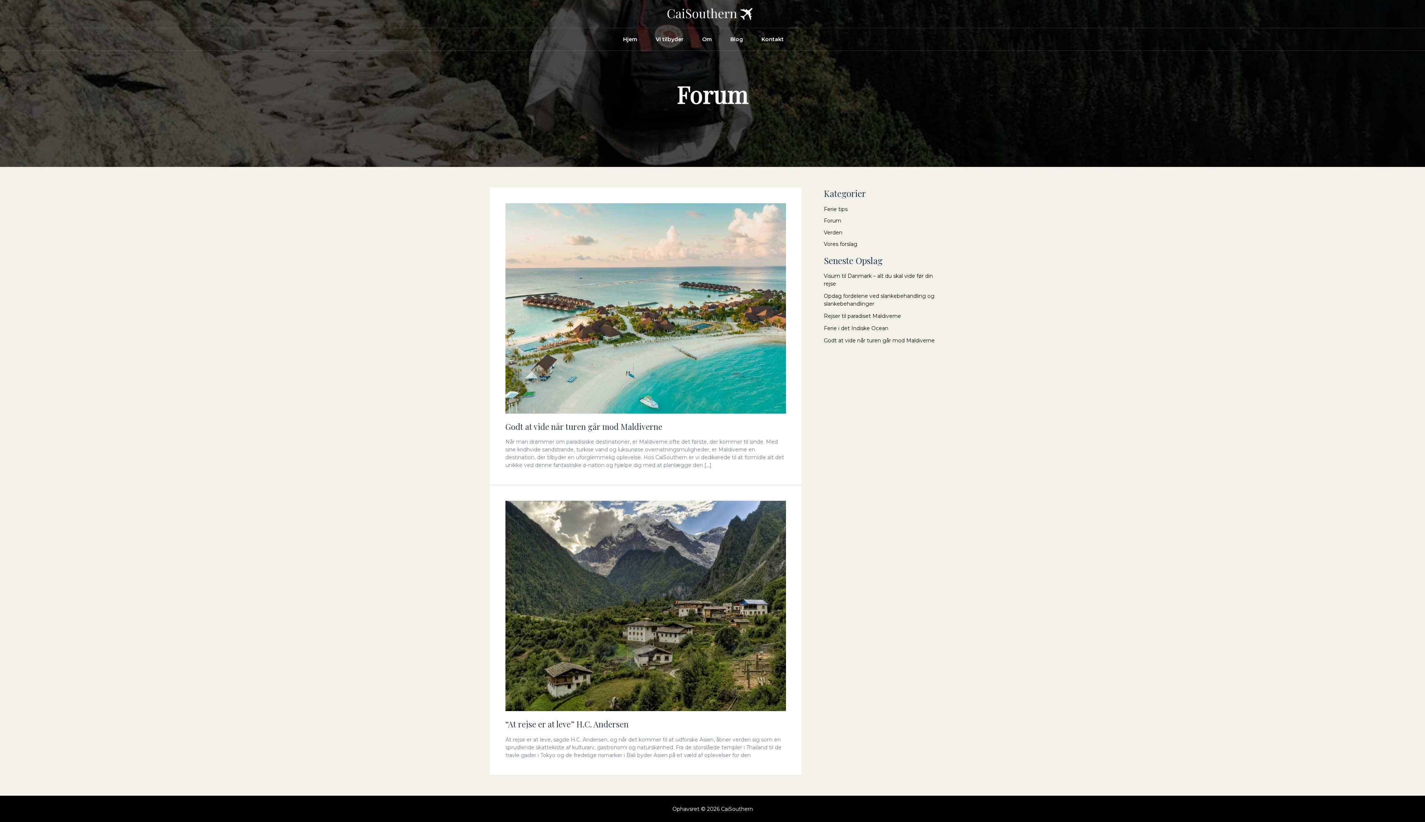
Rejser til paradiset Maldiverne (862, 316)
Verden (833, 232)
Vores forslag (840, 244)
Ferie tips (836, 209)
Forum (832, 220)
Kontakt (772, 39)
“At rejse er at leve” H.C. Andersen (567, 724)
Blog (736, 39)
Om (707, 39)
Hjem (630, 39)
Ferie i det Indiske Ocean (856, 328)
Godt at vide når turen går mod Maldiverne (583, 426)
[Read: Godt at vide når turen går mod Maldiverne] (645, 308)
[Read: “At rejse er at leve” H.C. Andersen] (645, 605)
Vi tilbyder (670, 39)
